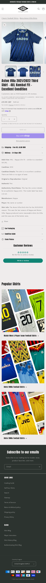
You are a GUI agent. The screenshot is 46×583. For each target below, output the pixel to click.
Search (6, 493)
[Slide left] (2, 72)
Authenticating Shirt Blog (13, 545)
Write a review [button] (23, 261)
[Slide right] (43, 72)
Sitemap (7, 498)
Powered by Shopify (29, 579)
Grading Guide (9, 483)
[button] (2, 9)
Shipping (11, 105)
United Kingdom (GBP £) (22, 564)
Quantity (4, 115)
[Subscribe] (39, 466)
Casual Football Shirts (20, 579)
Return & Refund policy (12, 507)
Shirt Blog (7, 531)
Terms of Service (10, 502)
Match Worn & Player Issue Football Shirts (20, 336)
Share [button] (6, 221)
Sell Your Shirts (9, 488)
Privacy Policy (9, 517)
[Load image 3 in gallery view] (35, 71)
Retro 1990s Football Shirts (14, 387)
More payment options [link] (23, 141)
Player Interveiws (10, 535)
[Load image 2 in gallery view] (23, 71)
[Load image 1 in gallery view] (10, 71)
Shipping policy (9, 512)
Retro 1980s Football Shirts (14, 438)
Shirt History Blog (10, 540)
